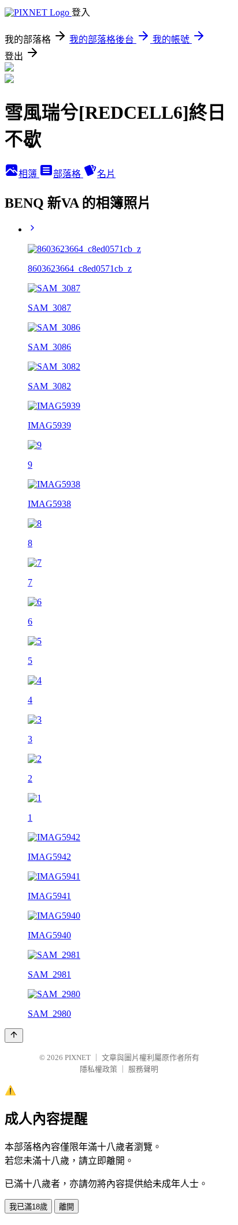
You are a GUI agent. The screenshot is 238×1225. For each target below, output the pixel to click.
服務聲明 (143, 1069)
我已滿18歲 (28, 1207)
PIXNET (78, 1057)
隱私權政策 (98, 1069)
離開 (66, 1207)
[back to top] (14, 1035)
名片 (106, 174)
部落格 (68, 174)
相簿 (28, 174)
